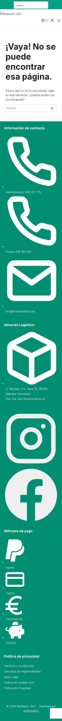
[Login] (52, 20)
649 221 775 (33, 192)
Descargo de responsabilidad (22, 671)
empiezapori (31, 710)
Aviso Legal (11, 677)
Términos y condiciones (19, 666)
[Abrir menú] (59, 20)
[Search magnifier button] (44, 5)
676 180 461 (23, 251)
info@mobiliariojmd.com (20, 311)
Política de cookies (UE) (19, 682)
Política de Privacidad (17, 688)
